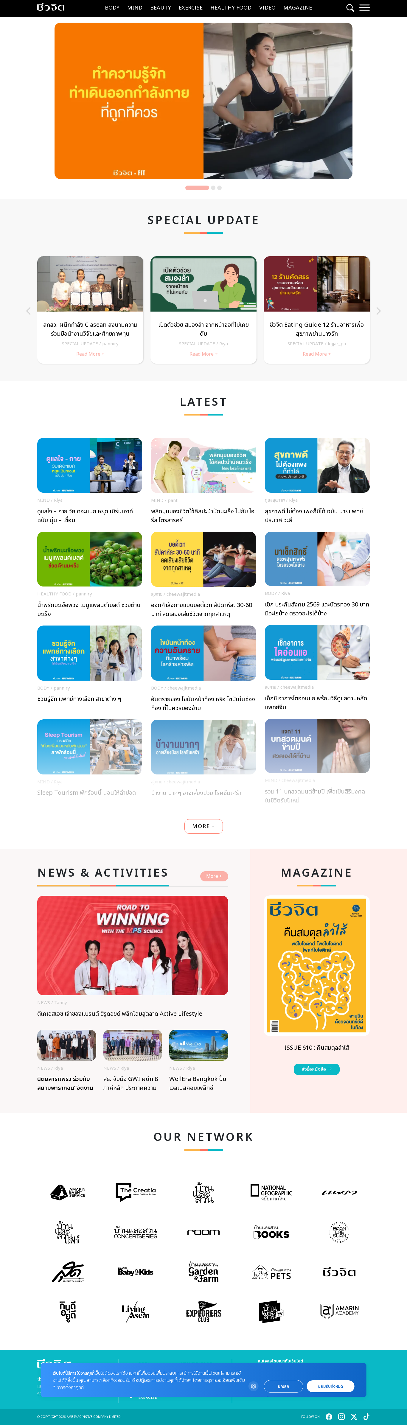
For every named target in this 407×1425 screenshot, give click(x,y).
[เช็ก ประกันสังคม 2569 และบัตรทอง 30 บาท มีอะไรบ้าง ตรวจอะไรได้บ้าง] (317, 576)
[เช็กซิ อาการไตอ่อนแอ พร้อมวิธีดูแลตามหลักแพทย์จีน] (317, 669)
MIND (134, 8)
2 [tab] (203, 188)
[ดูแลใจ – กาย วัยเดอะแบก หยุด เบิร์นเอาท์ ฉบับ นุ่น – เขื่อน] (89, 482)
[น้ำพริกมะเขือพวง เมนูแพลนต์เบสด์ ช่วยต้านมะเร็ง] (89, 576)
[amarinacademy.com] (339, 1312)
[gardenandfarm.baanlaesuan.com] (203, 1272)
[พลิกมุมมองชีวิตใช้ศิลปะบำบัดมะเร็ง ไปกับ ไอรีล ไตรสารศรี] (203, 483)
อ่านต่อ (241, 158)
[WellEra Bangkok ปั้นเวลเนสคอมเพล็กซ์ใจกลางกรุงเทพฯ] (199, 1062)
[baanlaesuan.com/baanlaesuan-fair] (67, 1232)
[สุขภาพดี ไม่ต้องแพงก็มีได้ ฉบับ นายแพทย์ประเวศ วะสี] (317, 482)
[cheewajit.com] (339, 1272)
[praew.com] (339, 1192)
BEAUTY (160, 8)
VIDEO (267, 8)
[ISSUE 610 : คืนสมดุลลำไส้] (317, 985)
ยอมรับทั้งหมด (330, 1386)
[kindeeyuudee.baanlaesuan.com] (68, 1312)
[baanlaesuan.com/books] (271, 1232)
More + (214, 876)
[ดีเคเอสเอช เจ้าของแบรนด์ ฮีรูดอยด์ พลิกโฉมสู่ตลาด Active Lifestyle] (132, 963)
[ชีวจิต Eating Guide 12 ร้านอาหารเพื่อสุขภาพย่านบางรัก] (317, 310)
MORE (203, 826)
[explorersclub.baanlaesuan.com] (203, 1311)
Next (378, 311)
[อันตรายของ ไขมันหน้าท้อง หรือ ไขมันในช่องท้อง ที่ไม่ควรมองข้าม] (203, 670)
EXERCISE (191, 8)
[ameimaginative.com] (67, 1192)
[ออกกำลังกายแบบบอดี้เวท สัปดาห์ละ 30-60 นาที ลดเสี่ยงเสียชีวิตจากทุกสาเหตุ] (203, 576)
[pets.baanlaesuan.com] (271, 1272)
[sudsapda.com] (68, 1271)
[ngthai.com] (271, 1192)
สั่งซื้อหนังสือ (314, 1069)
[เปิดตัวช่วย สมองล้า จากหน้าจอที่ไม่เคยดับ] (203, 310)
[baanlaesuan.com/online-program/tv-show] (271, 1311)
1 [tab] (187, 188)
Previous (28, 311)
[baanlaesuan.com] (203, 1192)
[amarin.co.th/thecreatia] (136, 1192)
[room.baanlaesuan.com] (203, 1232)
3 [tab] (219, 188)
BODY (112, 8)
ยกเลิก (283, 1386)
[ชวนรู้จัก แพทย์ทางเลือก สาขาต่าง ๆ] (89, 670)
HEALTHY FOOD (230, 8)
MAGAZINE (297, 8)
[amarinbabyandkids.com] (135, 1271)
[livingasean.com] (135, 1312)
